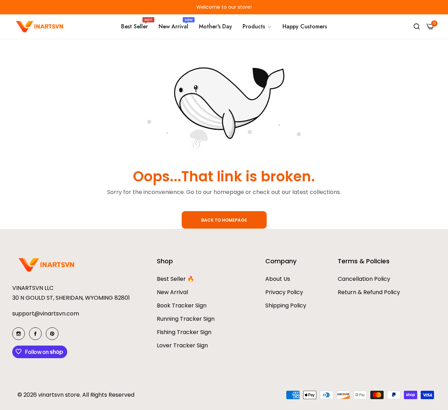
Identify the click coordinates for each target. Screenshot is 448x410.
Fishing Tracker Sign (184, 332)
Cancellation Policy (364, 279)
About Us (277, 279)
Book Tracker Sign (181, 305)
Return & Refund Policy (369, 292)
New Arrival (172, 292)
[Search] (417, 27)
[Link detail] (18, 333)
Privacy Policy (284, 292)
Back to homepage (224, 220)
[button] (91, 7)
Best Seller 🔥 (175, 279)
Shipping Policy (285, 305)
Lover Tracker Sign (182, 345)
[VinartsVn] (40, 26)
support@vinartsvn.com (45, 313)
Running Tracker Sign (186, 318)
